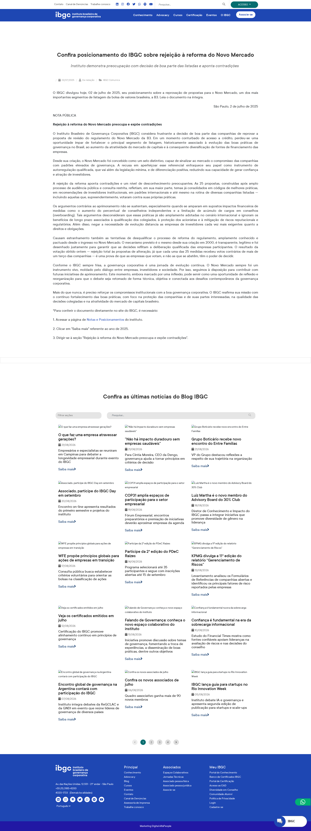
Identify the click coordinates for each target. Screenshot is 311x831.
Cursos (128, 785)
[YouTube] (151, 4)
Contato (58, 4)
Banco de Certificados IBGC (225, 777)
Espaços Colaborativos (175, 772)
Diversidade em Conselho (223, 790)
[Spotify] (145, 4)
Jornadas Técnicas (173, 777)
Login (212, 803)
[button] (79, 415)
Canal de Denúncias (77, 4)
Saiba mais (66, 469)
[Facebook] (128, 4)
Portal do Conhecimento (223, 772)
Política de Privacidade (222, 798)
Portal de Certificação (221, 781)
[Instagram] (122, 4)
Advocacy (129, 777)
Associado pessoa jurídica (177, 785)
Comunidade (220, 794)
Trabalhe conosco (100, 4)
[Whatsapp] (139, 4)
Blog (126, 781)
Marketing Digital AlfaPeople (155, 826)
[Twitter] (134, 4)
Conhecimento (132, 772)
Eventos (128, 790)
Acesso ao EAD (217, 785)
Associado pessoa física (176, 781)
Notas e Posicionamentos (105, 319)
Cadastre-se (216, 807)
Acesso (243, 4)
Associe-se (246, 15)
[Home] (78, 15)
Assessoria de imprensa (137, 803)
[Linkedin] (117, 4)
